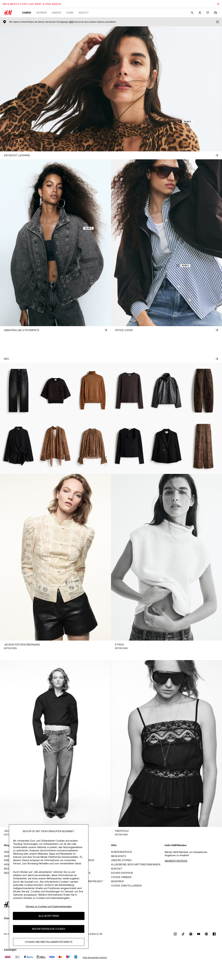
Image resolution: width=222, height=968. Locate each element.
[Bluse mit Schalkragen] (55, 446)
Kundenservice (121, 851)
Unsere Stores (121, 860)
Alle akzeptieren (49, 916)
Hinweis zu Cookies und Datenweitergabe (49, 906)
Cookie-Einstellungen (126, 885)
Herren (41, 12)
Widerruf (117, 881)
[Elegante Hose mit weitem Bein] (203, 446)
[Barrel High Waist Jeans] (203, 390)
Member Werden (176, 860)
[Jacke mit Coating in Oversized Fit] (166, 390)
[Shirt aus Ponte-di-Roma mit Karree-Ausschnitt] (129, 446)
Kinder (56, 12)
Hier (71, 22)
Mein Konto (118, 856)
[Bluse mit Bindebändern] (18, 446)
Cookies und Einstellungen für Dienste (48, 942)
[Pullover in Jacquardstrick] (55, 390)
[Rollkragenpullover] (92, 390)
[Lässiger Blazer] (166, 446)
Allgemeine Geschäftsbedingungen (135, 864)
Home (70, 12)
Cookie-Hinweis (121, 877)
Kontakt (116, 868)
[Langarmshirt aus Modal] (129, 390)
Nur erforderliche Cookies (48, 929)
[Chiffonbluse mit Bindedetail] (92, 446)
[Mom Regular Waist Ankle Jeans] (18, 390)
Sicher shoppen (122, 872)
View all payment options (95, 957)
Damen (26, 12)
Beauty (84, 12)
